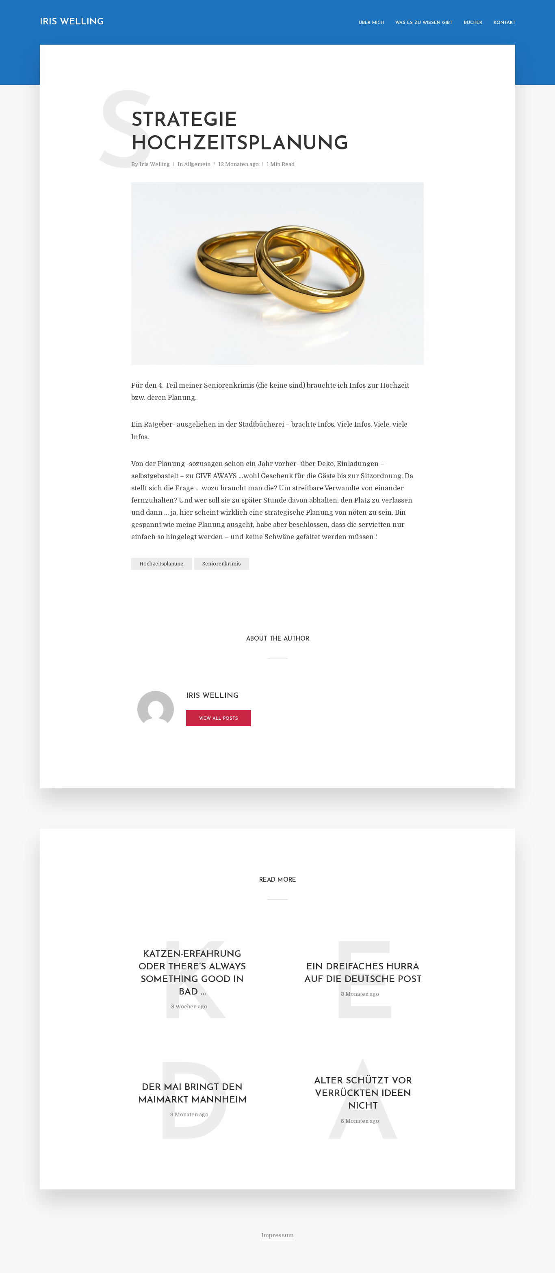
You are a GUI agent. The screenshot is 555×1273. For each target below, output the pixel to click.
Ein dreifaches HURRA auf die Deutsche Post (363, 973)
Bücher (473, 23)
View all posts (218, 718)
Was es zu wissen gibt (424, 23)
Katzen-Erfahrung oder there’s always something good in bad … (192, 973)
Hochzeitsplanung (161, 564)
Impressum (277, 1235)
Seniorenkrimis (221, 564)
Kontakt (505, 23)
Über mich (371, 23)
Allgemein (197, 164)
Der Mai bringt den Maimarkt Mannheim (192, 1094)
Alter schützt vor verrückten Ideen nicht (363, 1094)
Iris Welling (72, 22)
